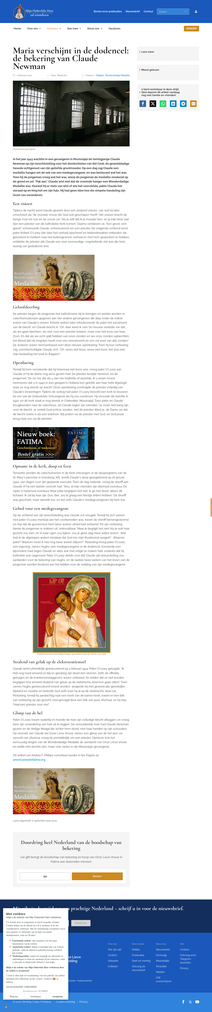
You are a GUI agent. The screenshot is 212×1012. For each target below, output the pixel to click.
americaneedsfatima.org (29, 759)
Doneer (191, 28)
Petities (136, 949)
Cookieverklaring (65, 1001)
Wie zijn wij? (115, 949)
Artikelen (52, 28)
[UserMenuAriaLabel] (196, 11)
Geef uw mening (141, 960)
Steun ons (93, 28)
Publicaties (138, 955)
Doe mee (72, 28)
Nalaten (160, 972)
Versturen (81, 923)
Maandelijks (162, 960)
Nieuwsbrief (133, 11)
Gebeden (113, 960)
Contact (148, 11)
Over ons (32, 28)
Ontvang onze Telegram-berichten (188, 959)
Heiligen (100, 75)
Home (17, 28)
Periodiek (161, 966)
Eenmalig (161, 955)
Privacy (184, 968)
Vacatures (114, 28)
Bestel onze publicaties (108, 11)
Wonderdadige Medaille (117, 75)
